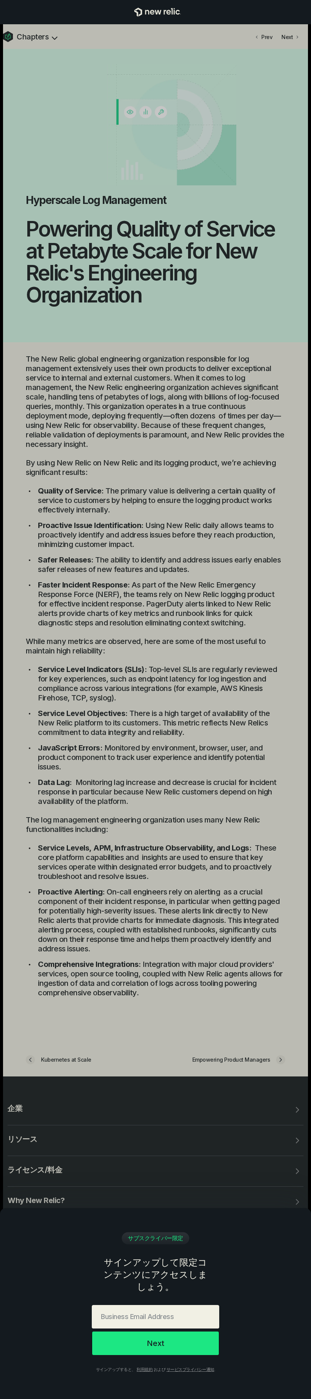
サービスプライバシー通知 (190, 1369)
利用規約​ (144, 1369)
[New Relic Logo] (156, 12)
